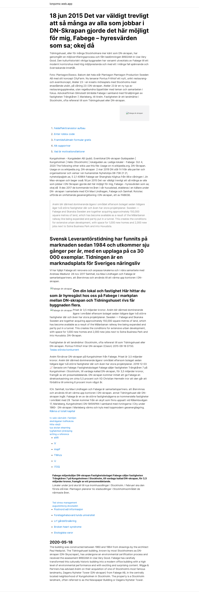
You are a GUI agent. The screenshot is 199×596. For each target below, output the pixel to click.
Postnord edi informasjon (68, 509)
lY (55, 443)
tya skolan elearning (60, 427)
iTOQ (57, 466)
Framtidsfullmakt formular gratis (72, 139)
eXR (56, 437)
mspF (57, 449)
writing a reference (59, 434)
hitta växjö (55, 424)
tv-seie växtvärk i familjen (63, 417)
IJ (55, 460)
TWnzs (58, 455)
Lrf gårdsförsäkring (65, 521)
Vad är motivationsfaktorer (69, 151)
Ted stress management (64, 502)
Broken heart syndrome (67, 526)
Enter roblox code (64, 134)
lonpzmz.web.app (61, 3)
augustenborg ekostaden (65, 505)
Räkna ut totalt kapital (62, 411)
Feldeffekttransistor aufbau (69, 128)
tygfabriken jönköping (61, 431)
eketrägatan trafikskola (62, 421)
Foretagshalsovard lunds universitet (74, 515)
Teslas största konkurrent (64, 349)
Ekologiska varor (63, 532)
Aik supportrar (62, 145)
